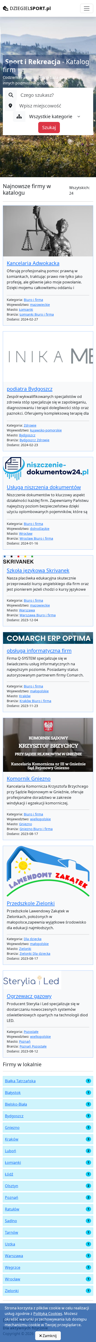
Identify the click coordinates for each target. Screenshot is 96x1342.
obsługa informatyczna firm (39, 650)
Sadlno (11, 1220)
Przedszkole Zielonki (31, 903)
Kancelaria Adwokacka (33, 263)
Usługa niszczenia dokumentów (44, 487)
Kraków (25, 696)
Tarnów (11, 1232)
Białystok (13, 1092)
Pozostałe (31, 1031)
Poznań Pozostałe (33, 1046)
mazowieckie (40, 304)
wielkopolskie (40, 819)
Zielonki (25, 948)
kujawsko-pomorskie (46, 430)
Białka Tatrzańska (20, 1080)
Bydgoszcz (27, 435)
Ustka (10, 1244)
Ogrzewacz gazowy (29, 996)
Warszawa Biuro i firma (38, 615)
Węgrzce (12, 1267)
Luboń (10, 1150)
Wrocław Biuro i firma (36, 538)
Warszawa (27, 610)
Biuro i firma (33, 299)
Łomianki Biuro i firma (37, 314)
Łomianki (26, 309)
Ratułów (12, 1209)
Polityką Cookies (47, 1313)
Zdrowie (30, 425)
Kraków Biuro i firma (35, 701)
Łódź (9, 1174)
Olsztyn (11, 1185)
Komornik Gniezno (29, 778)
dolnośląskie (39, 528)
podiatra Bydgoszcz (29, 388)
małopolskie (39, 691)
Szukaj (49, 127)
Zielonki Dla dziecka (35, 953)
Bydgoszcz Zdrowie (34, 440)
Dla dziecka (32, 939)
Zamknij (49, 1335)
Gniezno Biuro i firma (36, 829)
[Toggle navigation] (86, 8)
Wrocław (25, 533)
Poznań (25, 1041)
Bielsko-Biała (16, 1104)
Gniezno (25, 824)
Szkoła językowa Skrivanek (38, 570)
